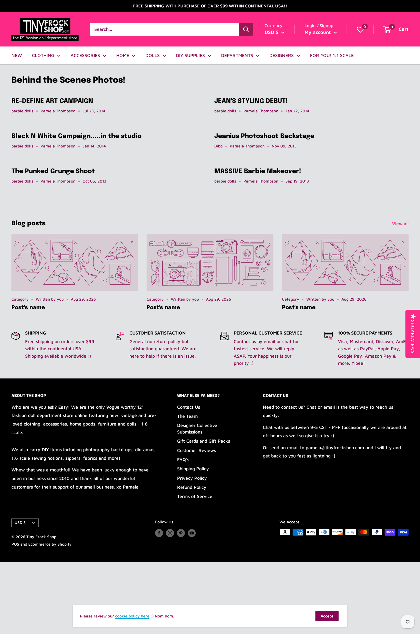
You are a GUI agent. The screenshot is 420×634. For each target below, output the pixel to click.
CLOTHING (43, 55)
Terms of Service (194, 496)
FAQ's (183, 459)
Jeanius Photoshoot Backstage (264, 136)
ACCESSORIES (85, 55)
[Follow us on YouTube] (192, 533)
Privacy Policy (192, 478)
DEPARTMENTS (237, 55)
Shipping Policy (193, 468)
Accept (327, 615)
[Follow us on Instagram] (170, 533)
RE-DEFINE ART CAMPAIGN (52, 101)
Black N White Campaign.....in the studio (76, 136)
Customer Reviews (196, 450)
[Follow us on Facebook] (159, 533)
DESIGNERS (281, 55)
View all (401, 223)
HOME (122, 55)
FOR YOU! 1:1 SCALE (332, 55)
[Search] (246, 29)
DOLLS (152, 55)
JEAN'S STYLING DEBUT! (251, 101)
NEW (16, 55)
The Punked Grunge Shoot (53, 171)
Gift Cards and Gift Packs (203, 440)
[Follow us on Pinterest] (181, 533)
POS (15, 544)
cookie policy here (132, 615)
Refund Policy (191, 487)
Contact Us (188, 407)
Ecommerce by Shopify (49, 544)
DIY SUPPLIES (190, 55)
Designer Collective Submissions (197, 428)
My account (318, 32)
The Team (187, 416)
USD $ (20, 522)
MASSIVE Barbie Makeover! (257, 171)
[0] (360, 29)
